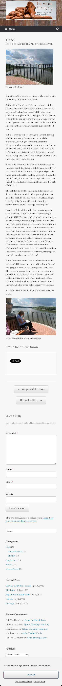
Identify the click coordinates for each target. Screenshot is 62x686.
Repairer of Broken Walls (18, 594)
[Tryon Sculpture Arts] (31, 10)
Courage (10, 603)
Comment (12, 433)
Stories (9, 564)
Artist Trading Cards (32, 633)
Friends (9, 599)
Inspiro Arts (12, 560)
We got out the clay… (31, 389)
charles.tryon (45, 44)
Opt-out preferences (23, 682)
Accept (31, 674)
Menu (12, 29)
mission (34, 346)
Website (9, 494)
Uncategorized (13, 569)
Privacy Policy (39, 682)
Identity (11, 556)
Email (9, 482)
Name (9, 469)
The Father (11, 590)
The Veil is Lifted (31, 400)
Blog (17, 346)
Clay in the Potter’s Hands (18, 586)
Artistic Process (15, 551)
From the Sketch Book (35, 620)
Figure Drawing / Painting (36, 624)
